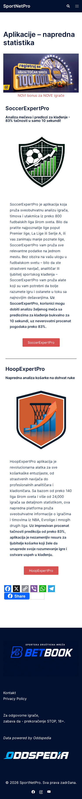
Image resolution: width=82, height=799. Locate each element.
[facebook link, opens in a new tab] (33, 791)
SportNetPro (16, 6)
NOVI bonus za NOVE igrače (41, 95)
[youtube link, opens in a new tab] (49, 791)
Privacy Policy (15, 698)
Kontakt (9, 693)
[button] (68, 6)
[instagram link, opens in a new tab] (41, 791)
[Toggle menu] (77, 6)
